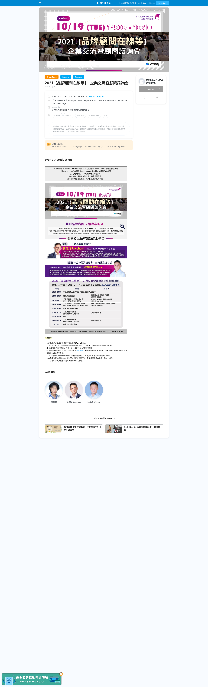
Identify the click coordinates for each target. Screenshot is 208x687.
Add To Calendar (96, 96)
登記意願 (79, 350)
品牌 (105, 115)
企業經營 (80, 115)
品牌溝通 (57, 115)
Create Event (162, 3)
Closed (151, 89)
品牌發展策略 (94, 115)
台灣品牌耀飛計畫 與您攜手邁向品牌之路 (69, 109)
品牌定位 (68, 115)
